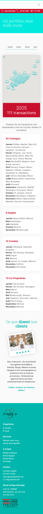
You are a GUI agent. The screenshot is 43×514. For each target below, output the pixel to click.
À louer (6, 431)
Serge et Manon (10, 453)
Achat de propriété (11, 443)
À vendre (7, 428)
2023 (35, 47)
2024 (27, 47)
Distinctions (8, 458)
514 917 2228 (24, 11)
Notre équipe (9, 455)
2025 (18, 47)
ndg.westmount (10, 11)
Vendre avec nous (11, 440)
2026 (10, 47)
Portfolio (7, 461)
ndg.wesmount (12, 479)
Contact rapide (9, 471)
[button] (37, 61)
